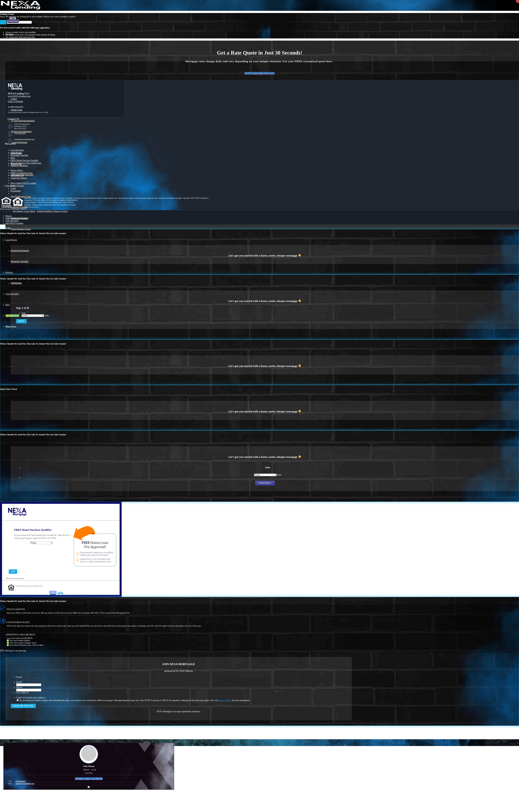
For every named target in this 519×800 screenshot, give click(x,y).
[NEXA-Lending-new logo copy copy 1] (20, 9)
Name (19, 677)
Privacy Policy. (224, 700)
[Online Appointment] (12, 23)
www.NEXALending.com (19, 96)
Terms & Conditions (19, 165)
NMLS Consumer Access (21, 173)
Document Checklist (19, 155)
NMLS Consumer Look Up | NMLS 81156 (29, 586)
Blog (13, 158)
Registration (16, 191)
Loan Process (16, 153)
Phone (19, 687)
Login (13, 188)
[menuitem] (262, 216)
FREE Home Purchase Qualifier (24, 160)
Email (19, 682)
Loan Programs (17, 150)
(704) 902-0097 (20, 133)
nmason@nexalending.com (24, 139)
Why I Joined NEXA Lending (23, 183)
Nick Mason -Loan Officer (24, 211)
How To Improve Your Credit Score (26, 163)
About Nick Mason (19, 178)
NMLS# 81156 (17, 175)
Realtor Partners (17, 186)
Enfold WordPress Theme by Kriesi (52, 211)
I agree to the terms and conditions (30, 697)
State (23, 313)
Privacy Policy (17, 170)
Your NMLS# (22, 692)
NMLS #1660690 (15, 101)
